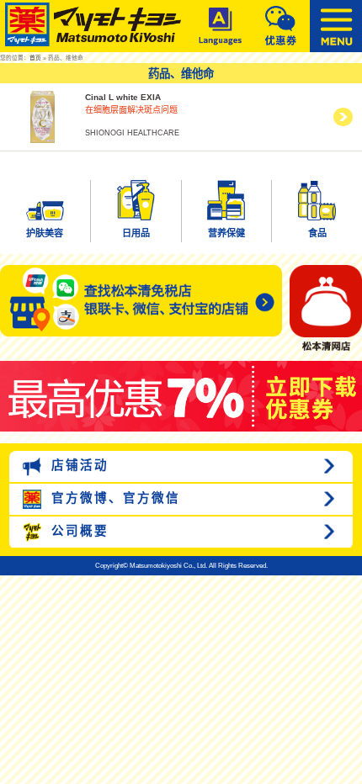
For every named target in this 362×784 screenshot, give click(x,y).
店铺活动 (77, 465)
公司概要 (77, 531)
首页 (35, 58)
